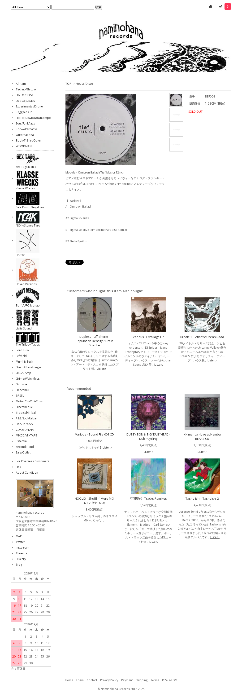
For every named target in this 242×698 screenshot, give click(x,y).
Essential (21, 441)
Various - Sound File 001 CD (94, 434)
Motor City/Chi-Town (29, 401)
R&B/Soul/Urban (27, 418)
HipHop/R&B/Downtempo (33, 118)
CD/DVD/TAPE (25, 430)
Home (69, 680)
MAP (19, 536)
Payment (127, 680)
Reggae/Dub (24, 112)
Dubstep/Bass (25, 101)
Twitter (20, 542)
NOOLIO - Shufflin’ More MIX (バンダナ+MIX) (94, 500)
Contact (92, 680)
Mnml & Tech (24, 362)
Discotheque (24, 407)
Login (80, 680)
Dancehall (22, 390)
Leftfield (21, 356)
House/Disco (84, 84)
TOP (68, 84)
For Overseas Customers (32, 461)
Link (18, 467)
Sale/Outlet (23, 452)
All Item (21, 84)
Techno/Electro (26, 89)
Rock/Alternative (27, 129)
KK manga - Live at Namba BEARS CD (202, 436)
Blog (19, 565)
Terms (155, 680)
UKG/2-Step (23, 373)
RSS (164, 680)
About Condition (27, 473)
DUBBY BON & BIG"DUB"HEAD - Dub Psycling (148, 436)
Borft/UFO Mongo (28, 305)
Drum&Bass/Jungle (28, 367)
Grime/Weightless (27, 379)
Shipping (141, 680)
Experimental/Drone (29, 106)
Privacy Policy (109, 680)
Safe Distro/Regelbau (30, 207)
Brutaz (20, 255)
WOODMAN (24, 146)
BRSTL (20, 396)
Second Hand (25, 447)
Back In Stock (24, 424)
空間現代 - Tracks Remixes (148, 498)
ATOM (173, 680)
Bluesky (21, 559)
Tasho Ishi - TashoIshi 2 (202, 498)
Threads (21, 553)
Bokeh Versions (26, 284)
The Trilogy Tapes (28, 344)
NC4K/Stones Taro (28, 225)
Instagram (22, 548)
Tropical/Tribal (26, 413)
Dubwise (21, 384)
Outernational (25, 135)
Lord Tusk (22, 350)
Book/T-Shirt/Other (28, 140)
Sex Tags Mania (26, 167)
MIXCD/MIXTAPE (26, 435)
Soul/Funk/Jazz (25, 123)
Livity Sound (24, 328)
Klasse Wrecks (25, 188)
